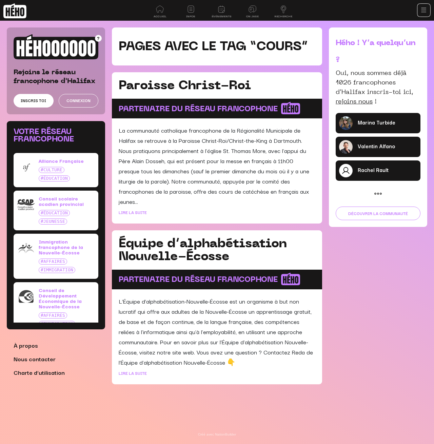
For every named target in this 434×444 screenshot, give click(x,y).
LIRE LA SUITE (133, 212)
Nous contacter (35, 358)
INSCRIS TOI (33, 100)
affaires (54, 261)
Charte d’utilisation (39, 372)
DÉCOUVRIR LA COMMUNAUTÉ (378, 213)
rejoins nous (354, 101)
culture (52, 169)
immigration (58, 269)
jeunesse (54, 221)
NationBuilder (225, 434)
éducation (55, 178)
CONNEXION (78, 100)
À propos (26, 345)
